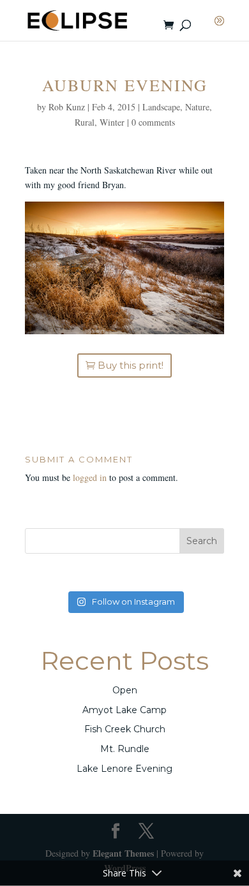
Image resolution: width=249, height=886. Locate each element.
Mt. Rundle (124, 749)
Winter (112, 122)
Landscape (161, 107)
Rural (84, 122)
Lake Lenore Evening (124, 768)
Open (124, 690)
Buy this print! (130, 365)
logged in (90, 477)
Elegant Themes (123, 853)
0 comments (153, 122)
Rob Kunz (67, 107)
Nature (197, 107)
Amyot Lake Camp (124, 710)
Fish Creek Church (124, 729)
